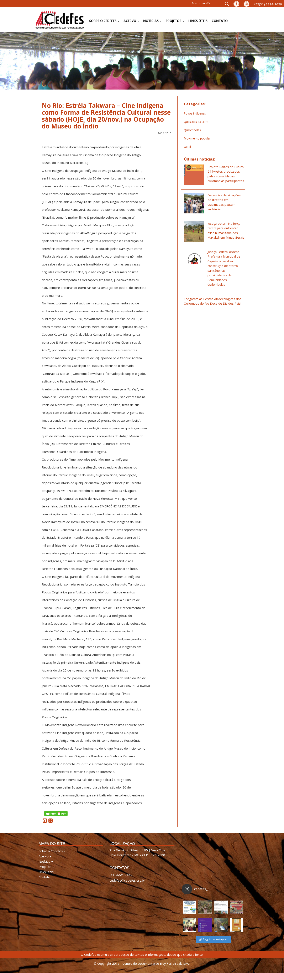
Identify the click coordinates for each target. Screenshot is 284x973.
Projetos (174, 21)
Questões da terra (196, 122)
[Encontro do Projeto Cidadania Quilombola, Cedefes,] (189, 925)
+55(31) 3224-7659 (267, 4)
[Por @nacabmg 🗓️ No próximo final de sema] (189, 907)
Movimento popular (197, 138)
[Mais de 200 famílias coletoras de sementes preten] (205, 907)
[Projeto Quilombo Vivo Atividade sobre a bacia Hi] (220, 925)
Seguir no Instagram (215, 939)
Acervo (130, 21)
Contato (220, 21)
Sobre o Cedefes (103, 21)
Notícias (151, 21)
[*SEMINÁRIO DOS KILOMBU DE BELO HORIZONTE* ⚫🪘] (236, 925)
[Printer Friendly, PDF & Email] (56, 813)
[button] (228, 3)
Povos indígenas (195, 113)
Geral (187, 147)
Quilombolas (192, 130)
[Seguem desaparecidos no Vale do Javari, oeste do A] (220, 907)
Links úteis (197, 21)
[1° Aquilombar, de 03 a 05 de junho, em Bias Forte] (236, 907)
